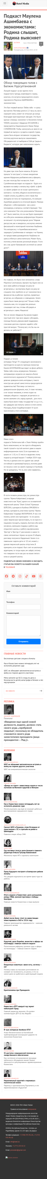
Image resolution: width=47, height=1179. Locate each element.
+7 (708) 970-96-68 (26, 1135)
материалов (32, 1109)
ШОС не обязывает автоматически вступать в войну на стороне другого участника (22, 671)
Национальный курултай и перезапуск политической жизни (19, 1081)
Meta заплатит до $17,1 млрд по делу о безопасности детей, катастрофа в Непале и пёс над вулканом (23, 680)
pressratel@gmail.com (18, 1150)
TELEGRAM (9, 567)
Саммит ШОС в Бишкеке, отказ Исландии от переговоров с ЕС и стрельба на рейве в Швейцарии (22, 829)
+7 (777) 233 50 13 (18, 1146)
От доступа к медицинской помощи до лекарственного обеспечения (20, 1054)
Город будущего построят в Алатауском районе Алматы (23, 872)
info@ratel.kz (15, 1142)
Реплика (9, 701)
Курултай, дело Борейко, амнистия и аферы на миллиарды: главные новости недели (23, 942)
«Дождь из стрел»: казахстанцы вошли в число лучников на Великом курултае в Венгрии (23, 786)
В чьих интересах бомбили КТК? (17, 1030)
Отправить (23, 641)
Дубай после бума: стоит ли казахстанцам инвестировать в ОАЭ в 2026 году (21, 919)
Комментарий (12, 613)
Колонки (9, 750)
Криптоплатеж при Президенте (17, 990)
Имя (8, 591)
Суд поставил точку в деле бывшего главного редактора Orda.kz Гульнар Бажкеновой (23, 851)
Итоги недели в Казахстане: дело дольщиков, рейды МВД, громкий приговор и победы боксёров (23, 897)
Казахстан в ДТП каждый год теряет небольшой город (19, 1007)
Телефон (10, 602)
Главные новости (15, 653)
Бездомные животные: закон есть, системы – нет (22, 965)
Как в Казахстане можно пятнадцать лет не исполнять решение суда (21, 664)
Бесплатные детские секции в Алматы (19, 658)
